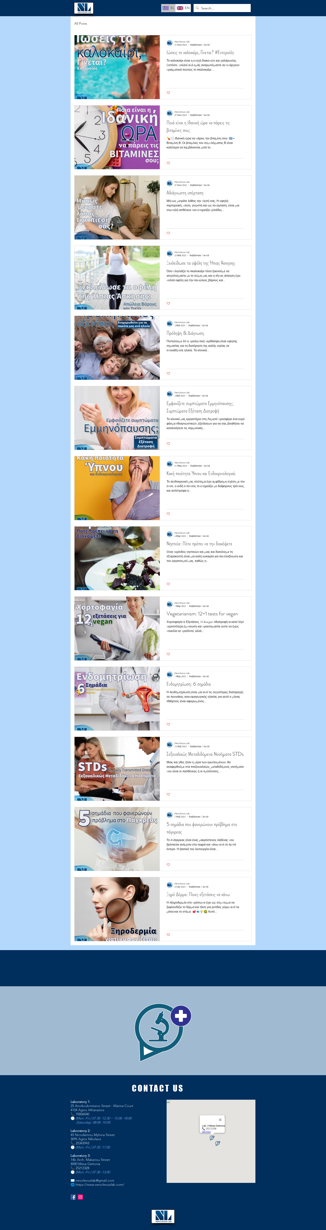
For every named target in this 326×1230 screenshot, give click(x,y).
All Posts (80, 23)
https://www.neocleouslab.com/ (100, 1185)
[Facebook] (73, 1197)
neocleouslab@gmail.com (95, 1180)
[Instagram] (80, 1197)
